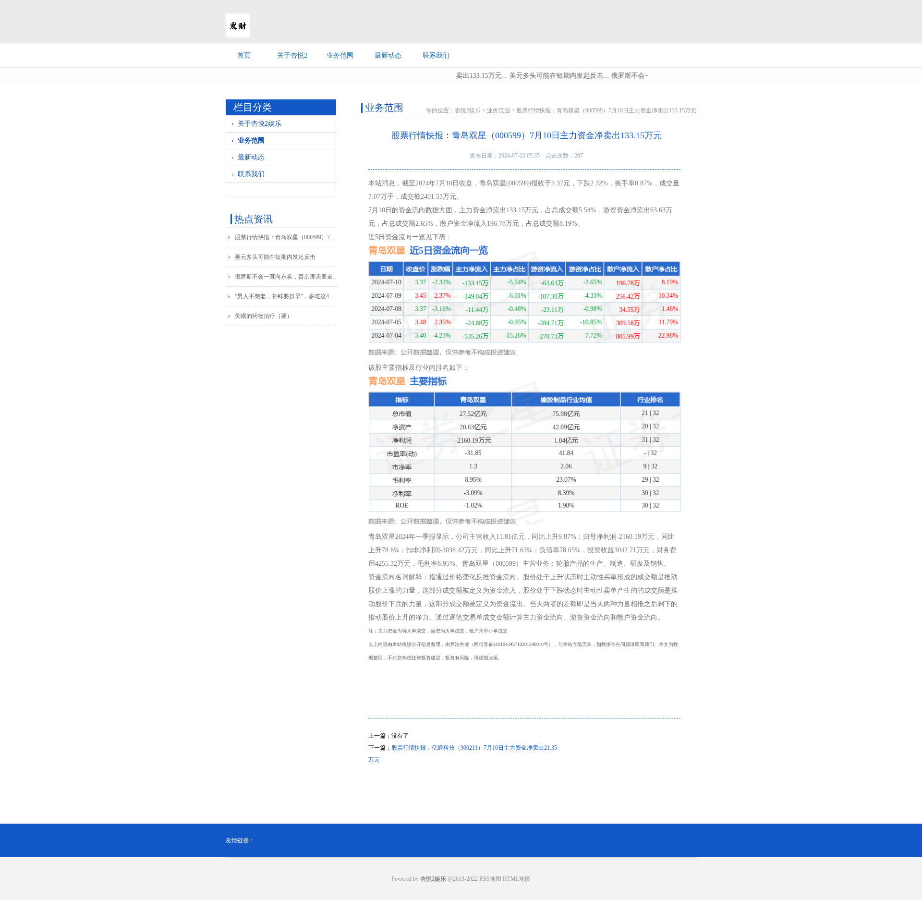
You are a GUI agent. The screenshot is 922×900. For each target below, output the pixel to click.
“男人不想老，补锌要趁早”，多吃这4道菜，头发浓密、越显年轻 (287, 296)
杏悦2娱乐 (468, 110)
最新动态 (388, 55)
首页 (244, 55)
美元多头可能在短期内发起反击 (275, 257)
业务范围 (340, 55)
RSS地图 (490, 879)
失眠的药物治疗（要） (263, 316)
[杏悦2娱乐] (238, 35)
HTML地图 (517, 879)
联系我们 (436, 55)
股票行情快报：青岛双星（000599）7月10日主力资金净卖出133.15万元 (287, 237)
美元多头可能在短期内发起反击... (542, 75)
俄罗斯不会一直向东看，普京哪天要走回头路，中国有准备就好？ (287, 276)
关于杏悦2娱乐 (259, 123)
